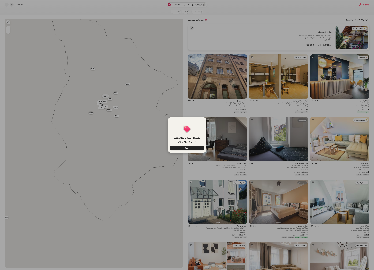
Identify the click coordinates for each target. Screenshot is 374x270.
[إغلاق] (171, 119)
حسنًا (187, 148)
